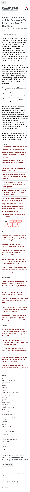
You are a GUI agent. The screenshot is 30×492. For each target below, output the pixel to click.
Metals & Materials (6, 416)
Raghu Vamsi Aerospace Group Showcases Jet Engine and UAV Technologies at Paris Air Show (12, 206)
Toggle (3, 3)
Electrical (4, 399)
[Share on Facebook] (17, 34)
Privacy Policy (5, 443)
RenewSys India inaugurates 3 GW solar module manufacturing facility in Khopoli (15, 368)
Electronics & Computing (8, 400)
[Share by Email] (15, 34)
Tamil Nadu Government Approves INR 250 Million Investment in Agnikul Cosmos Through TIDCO (14, 261)
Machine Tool (5, 409)
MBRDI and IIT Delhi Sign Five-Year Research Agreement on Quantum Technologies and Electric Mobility (14, 318)
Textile (3, 429)
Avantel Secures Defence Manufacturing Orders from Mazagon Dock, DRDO (14, 214)
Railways (4, 424)
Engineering (5, 404)
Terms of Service (6, 444)
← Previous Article (7, 226)
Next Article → (17, 226)
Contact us (4, 448)
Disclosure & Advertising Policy (9, 439)
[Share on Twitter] (7, 34)
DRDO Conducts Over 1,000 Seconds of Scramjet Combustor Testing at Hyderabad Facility (14, 192)
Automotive (5, 383)
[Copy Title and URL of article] (19, 34)
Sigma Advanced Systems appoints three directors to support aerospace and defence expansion (14, 270)
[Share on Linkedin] (12, 34)
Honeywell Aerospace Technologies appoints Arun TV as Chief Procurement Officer (14, 253)
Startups (4, 428)
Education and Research (7, 395)
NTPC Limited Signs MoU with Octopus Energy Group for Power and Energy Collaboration (15, 342)
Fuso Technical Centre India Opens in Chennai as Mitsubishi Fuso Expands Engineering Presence (15, 309)
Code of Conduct (6, 446)
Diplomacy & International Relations (10, 392)
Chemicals (4, 387)
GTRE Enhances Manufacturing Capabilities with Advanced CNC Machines (12, 163)
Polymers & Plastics (6, 422)
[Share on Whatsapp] (10, 34)
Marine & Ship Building (7, 411)
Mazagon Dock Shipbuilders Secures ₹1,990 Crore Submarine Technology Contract (14, 176)
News (19, 221)
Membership (5, 449)
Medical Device (5, 412)
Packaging (4, 421)
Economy (4, 394)
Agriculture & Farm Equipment (9, 380)
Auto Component (6, 382)
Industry (4, 406)
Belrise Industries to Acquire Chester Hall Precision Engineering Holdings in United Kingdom (14, 238)
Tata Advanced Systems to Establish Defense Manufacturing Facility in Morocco (14, 155)
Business (4, 385)
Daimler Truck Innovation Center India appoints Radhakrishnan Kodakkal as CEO (15, 301)
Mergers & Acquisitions (7, 414)
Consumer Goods (6, 389)
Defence (13, 221)
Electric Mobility (6, 397)
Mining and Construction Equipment (10, 417)
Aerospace (4, 378)
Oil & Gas (4, 419)
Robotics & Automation (7, 426)
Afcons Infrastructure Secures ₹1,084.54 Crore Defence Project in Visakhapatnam (13, 184)
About (3, 437)
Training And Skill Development (9, 431)
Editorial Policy (6, 441)
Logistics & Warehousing (8, 407)
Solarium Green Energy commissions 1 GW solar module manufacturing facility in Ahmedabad (14, 359)
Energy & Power (6, 402)
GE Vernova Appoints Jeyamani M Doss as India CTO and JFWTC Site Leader (14, 351)
